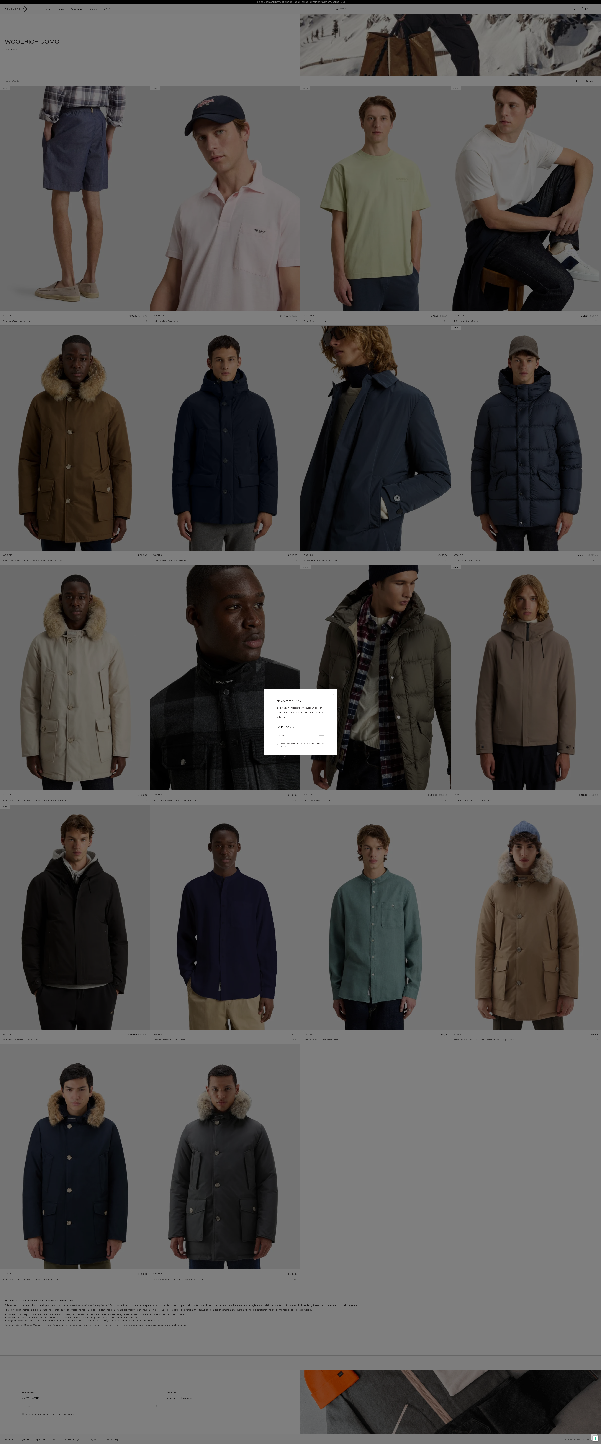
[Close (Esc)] (333, 694)
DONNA (290, 727)
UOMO (280, 727)
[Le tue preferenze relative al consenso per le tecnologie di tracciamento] (595, 1438)
